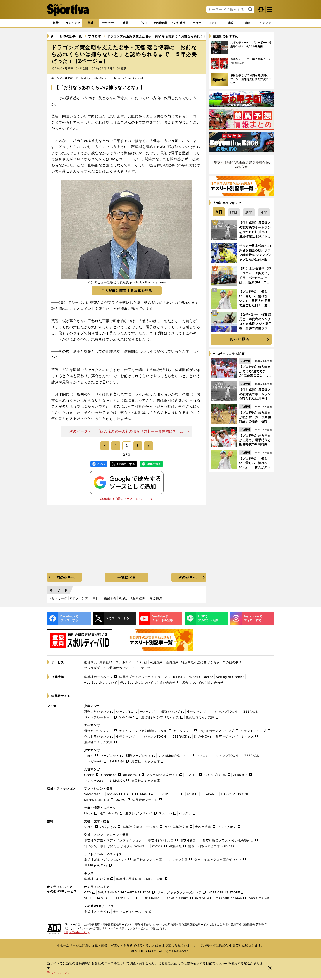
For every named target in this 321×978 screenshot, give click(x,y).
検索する (249, 10)
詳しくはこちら (58, 972)
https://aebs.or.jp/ (77, 932)
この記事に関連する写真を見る (126, 290)
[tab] (90, 23)
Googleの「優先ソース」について (124, 498)
